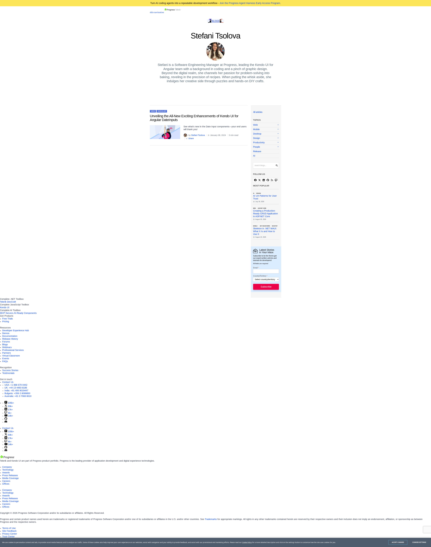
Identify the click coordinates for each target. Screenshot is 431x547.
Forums (6, 341)
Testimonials (8, 373)
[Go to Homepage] (172, 12)
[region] (215, 542)
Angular (162, 111)
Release (257, 151)
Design (256, 138)
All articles (257, 112)
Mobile (256, 129)
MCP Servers (6, 313)
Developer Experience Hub (15, 330)
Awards (6, 472)
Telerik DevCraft (8, 302)
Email (255, 268)
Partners (6, 353)
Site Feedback (9, 531)
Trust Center (8, 536)
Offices (5, 484)
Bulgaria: (17, 393)
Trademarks (211, 519)
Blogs (5, 344)
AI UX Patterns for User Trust (265, 197)
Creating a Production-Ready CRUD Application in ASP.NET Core (265, 214)
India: (16, 390)
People (256, 147)
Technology (7, 470)
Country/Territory (259, 276)
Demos (5, 333)
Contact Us (7, 382)
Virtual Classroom (11, 355)
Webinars (7, 347)
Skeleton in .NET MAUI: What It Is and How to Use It (265, 231)
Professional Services (13, 350)
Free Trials (7, 318)
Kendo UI (4, 307)
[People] (266, 147)
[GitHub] (5, 419)
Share (191, 138)
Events (5, 358)
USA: (15, 385)
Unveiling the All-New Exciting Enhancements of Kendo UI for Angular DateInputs (194, 118)
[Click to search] (277, 165)
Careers (6, 481)
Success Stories (10, 370)
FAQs (5, 361)
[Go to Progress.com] (7, 458)
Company (7, 467)
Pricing (5, 321)
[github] (268, 180)
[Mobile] (266, 129)
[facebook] (255, 180)
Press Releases (10, 475)
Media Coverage (10, 478)
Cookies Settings (419, 542)
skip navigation (157, 12)
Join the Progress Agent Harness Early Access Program (250, 3)
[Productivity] (266, 142)
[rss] (272, 180)
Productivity (259, 142)
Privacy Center (9, 534)
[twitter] (259, 180)
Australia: (17, 396)
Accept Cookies (398, 542)
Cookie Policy (247, 542)
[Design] (266, 138)
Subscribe (266, 286)
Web (153, 111)
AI (254, 155)
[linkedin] (263, 180)
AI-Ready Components (25, 313)
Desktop (257, 133)
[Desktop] (266, 134)
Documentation (9, 336)
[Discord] (5, 422)
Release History (10, 339)
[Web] (266, 125)
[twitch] (276, 180)
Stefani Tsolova (198, 135)
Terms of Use (9, 528)
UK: (15, 387)
